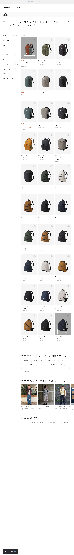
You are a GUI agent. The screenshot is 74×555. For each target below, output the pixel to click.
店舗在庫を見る (30, 56)
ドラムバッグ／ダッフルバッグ (56, 364)
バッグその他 (26, 371)
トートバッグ (49, 368)
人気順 (67, 21)
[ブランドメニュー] (70, 14)
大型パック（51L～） (39, 360)
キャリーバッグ (41, 364)
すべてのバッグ (26, 360)
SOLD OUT (29, 48)
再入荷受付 (30, 53)
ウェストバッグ (39, 368)
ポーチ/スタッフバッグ (62, 368)
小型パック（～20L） (28, 364)
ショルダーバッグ (27, 368)
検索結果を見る (10, 551)
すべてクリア (15, 35)
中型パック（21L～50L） (54, 360)
